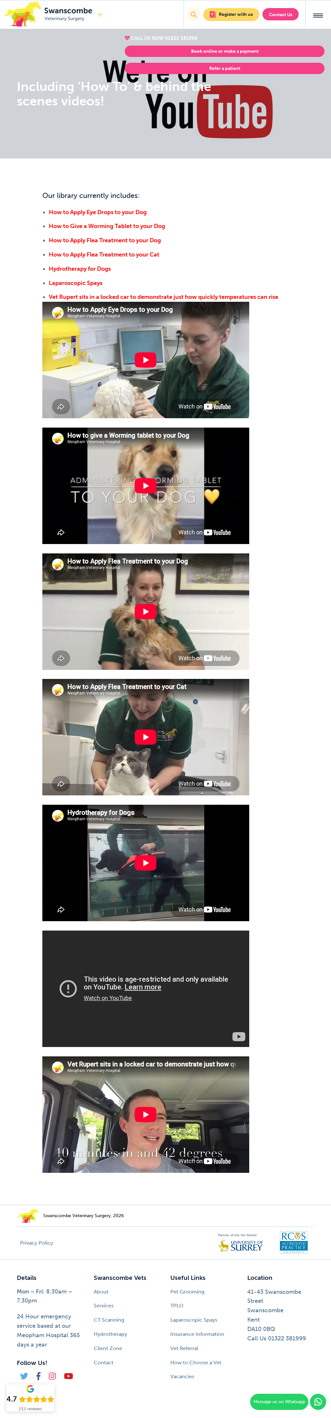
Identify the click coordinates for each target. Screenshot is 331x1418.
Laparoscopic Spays (193, 1320)
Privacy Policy (36, 1243)
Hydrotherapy (110, 1334)
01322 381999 (181, 38)
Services (103, 1306)
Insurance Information (197, 1334)
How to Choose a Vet (195, 1362)
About (101, 1292)
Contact (103, 1362)
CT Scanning (109, 1320)
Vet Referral (184, 1348)
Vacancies (182, 1376)
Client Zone (108, 1348)
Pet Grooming (187, 1292)
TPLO (176, 1306)
